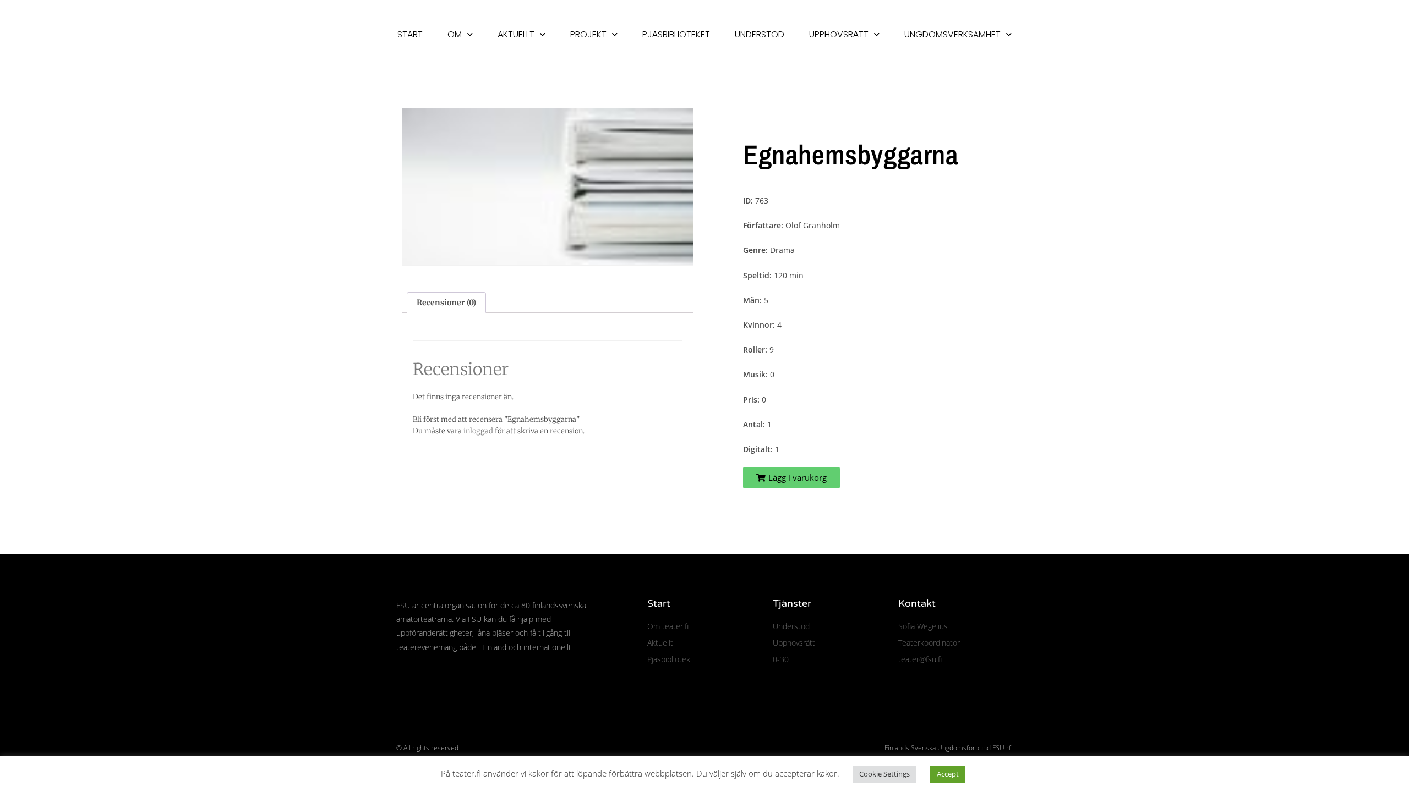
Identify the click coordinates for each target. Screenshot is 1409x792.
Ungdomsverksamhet (952, 34)
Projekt (588, 34)
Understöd (759, 34)
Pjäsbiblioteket (676, 34)
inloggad (478, 431)
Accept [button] (948, 774)
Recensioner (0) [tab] (446, 302)
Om (454, 34)
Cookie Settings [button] (884, 774)
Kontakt (917, 603)
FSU (403, 605)
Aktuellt (516, 34)
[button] (791, 477)
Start (410, 34)
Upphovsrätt (839, 34)
